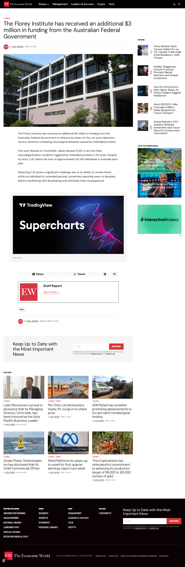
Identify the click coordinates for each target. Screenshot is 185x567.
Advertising (163, 556)
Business (7, 18)
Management (75, 513)
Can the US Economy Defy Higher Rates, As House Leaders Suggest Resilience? (167, 91)
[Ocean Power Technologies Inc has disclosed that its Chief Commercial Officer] (24, 442)
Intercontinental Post (16, 536)
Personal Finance (48, 527)
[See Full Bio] (59, 292)
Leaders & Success (78, 517)
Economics (145, 156)
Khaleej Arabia (12, 531)
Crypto (72, 527)
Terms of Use (110, 354)
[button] (174, 4)
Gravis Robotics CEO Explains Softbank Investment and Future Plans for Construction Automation (167, 127)
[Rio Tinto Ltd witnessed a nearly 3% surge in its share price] (68, 387)
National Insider (12, 522)
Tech (70, 522)
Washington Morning (14, 513)
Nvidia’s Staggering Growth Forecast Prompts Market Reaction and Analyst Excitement (166, 72)
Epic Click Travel (149, 194)
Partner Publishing (11, 509)
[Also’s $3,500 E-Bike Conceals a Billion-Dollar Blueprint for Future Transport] (143, 108)
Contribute (105, 513)
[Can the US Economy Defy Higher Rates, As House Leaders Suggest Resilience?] (143, 91)
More (70, 509)
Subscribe (116, 346)
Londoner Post (11, 527)
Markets (58, 401)
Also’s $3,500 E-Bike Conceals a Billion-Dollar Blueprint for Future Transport (166, 109)
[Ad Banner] (68, 225)
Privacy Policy (96, 354)
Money (41, 509)
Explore (102, 509)
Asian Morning (11, 517)
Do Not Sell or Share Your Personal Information (139, 556)
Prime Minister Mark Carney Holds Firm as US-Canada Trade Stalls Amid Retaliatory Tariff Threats (167, 52)
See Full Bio (50, 292)
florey (22, 309)
